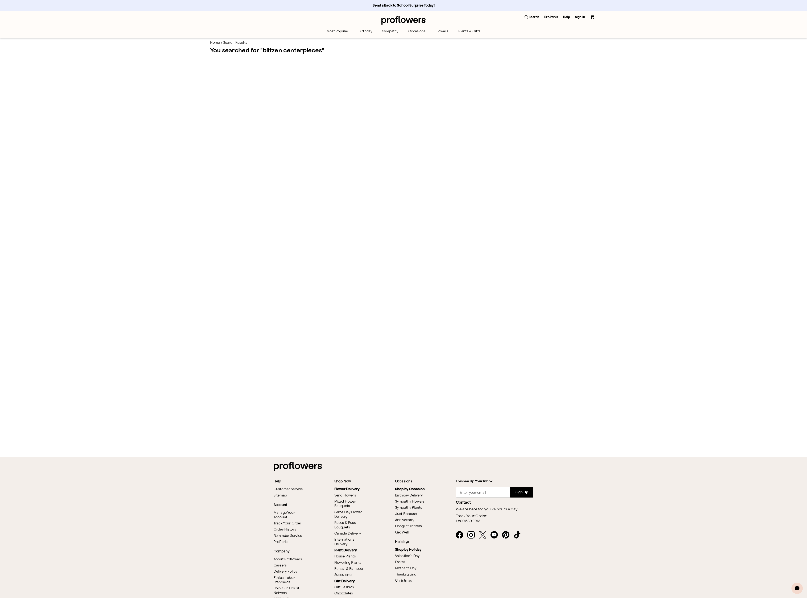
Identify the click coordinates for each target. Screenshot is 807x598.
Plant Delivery (345, 550)
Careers (280, 565)
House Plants (345, 556)
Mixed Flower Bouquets (345, 504)
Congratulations (408, 526)
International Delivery (344, 542)
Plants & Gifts (469, 31)
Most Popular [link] (337, 31)
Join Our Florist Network (286, 590)
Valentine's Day (407, 556)
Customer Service (288, 489)
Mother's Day (406, 568)
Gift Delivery (344, 581)
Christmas (403, 580)
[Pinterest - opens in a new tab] (507, 535)
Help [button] (566, 17)
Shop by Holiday (408, 549)
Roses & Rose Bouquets (345, 525)
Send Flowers (345, 495)
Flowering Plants (347, 562)
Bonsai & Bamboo (348, 568)
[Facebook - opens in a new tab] (461, 535)
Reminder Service (288, 535)
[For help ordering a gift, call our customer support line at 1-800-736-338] (403, 20)
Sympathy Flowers (410, 501)
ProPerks (281, 542)
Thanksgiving (406, 574)
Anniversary (404, 520)
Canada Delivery (347, 533)
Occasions (416, 31)
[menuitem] (337, 31)
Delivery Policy (285, 571)
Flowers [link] (442, 31)
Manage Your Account (284, 515)
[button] (532, 17)
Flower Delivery (347, 489)
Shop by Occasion (410, 489)
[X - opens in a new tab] (484, 535)
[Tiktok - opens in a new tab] (519, 535)
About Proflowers (288, 559)
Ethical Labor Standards (284, 580)
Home (215, 42)
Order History (285, 529)
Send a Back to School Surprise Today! (404, 5)
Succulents (343, 575)
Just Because (406, 514)
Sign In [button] (580, 17)
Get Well (402, 532)
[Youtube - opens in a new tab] (496, 535)
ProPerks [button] (551, 17)
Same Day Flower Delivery (348, 514)
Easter (400, 562)
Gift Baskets (344, 587)
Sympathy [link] (390, 31)
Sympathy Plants (408, 507)
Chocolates (343, 593)
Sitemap (280, 495)
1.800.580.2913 (468, 521)
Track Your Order (287, 523)
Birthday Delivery (409, 495)
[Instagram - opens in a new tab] (472, 535)
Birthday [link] (365, 31)
